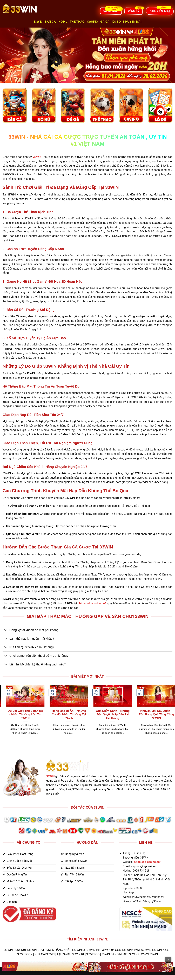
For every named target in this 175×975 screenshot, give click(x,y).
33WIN (50, 776)
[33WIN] (20, 8)
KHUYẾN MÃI (132, 21)
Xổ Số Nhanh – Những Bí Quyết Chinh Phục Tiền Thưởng (31, 714)
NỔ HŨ (63, 21)
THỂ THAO (77, 21)
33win (38, 21)
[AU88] (44, 966)
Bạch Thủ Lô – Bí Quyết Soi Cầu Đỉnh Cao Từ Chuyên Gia (74, 714)
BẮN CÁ (50, 21)
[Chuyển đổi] (6, 630)
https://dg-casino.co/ (147, 861)
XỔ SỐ (116, 21)
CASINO (92, 21)
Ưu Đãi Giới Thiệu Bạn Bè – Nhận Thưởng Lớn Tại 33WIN (118, 714)
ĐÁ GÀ (105, 21)
